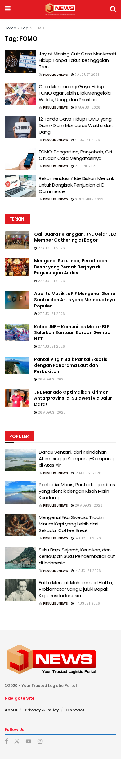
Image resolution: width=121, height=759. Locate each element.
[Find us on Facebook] (6, 741)
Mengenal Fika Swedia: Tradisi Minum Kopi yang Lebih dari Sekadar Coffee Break (71, 524)
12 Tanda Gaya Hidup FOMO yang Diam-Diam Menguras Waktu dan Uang (76, 125)
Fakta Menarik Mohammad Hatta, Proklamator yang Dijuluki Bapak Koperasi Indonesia (76, 589)
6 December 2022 (88, 199)
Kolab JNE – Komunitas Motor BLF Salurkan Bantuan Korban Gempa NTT (72, 333)
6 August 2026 (87, 107)
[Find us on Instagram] (40, 741)
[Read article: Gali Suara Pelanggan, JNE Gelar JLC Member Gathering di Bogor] (17, 240)
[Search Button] (113, 9)
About (11, 710)
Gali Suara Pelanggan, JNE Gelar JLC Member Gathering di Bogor (75, 237)
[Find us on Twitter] (17, 741)
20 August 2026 (88, 505)
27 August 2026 (51, 248)
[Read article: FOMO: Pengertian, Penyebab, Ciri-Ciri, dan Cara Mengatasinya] (20, 159)
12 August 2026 (87, 473)
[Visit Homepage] (60, 9)
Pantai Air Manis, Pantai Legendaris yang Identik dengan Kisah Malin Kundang (77, 491)
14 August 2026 (87, 538)
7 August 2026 (87, 74)
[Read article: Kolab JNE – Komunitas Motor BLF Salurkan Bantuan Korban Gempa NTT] (17, 332)
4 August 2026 (87, 140)
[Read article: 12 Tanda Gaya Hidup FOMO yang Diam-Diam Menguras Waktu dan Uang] (20, 127)
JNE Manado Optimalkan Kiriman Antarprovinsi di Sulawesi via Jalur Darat (73, 398)
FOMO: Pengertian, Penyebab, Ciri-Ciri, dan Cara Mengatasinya (76, 154)
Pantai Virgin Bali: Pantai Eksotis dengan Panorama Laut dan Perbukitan (70, 365)
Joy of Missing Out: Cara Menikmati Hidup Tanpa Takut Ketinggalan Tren (77, 60)
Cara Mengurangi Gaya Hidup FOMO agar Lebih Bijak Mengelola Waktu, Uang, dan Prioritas (75, 93)
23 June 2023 (85, 166)
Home (10, 28)
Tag (25, 28)
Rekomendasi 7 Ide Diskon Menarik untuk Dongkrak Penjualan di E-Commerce (76, 185)
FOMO (39, 28)
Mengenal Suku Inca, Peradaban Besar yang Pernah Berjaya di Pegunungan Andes (70, 267)
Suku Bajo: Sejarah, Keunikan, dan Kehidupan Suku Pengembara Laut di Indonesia (77, 556)
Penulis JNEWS (55, 74)
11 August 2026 (87, 603)
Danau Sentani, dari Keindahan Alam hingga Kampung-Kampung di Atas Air (76, 458)
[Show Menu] (8, 9)
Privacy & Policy (42, 710)
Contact (75, 710)
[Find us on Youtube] (28, 741)
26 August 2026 (51, 379)
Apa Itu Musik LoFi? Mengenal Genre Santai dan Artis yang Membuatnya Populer (74, 299)
